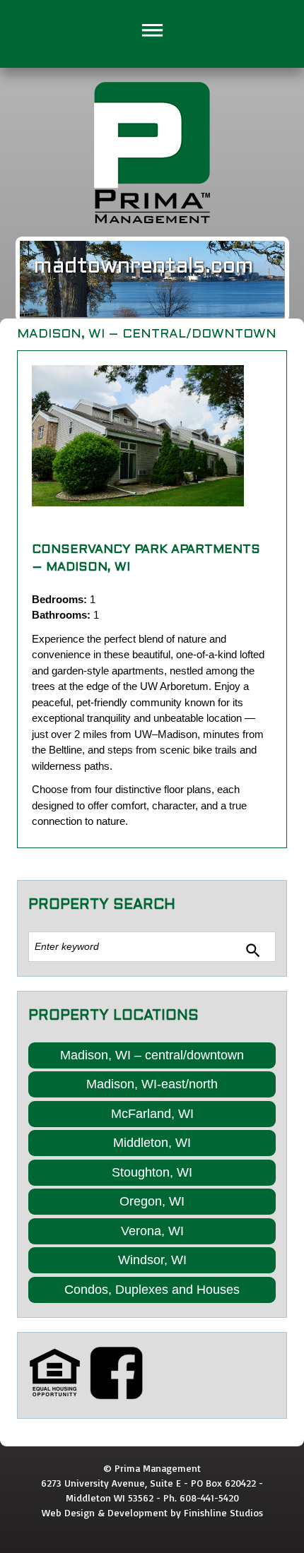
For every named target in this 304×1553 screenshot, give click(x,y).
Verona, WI (152, 1231)
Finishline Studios (223, 1512)
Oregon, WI (152, 1201)
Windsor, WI (152, 1260)
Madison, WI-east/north (152, 1084)
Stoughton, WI (152, 1172)
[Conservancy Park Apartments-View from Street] (138, 435)
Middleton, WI (152, 1143)
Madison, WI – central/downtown (152, 1055)
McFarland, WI (152, 1114)
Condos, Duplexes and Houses (152, 1290)
